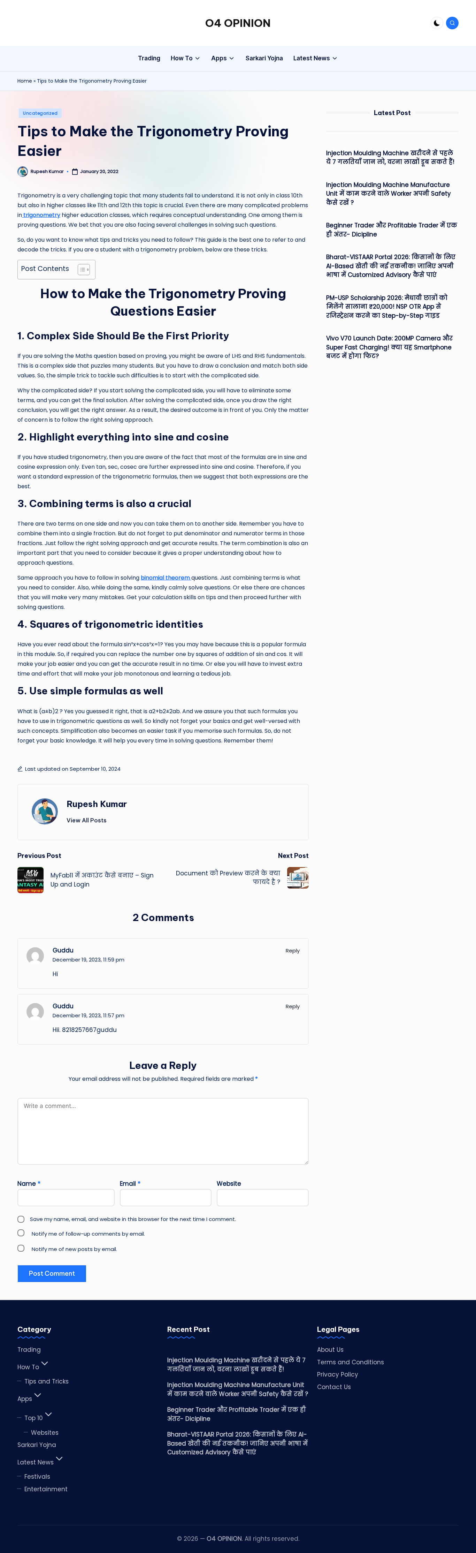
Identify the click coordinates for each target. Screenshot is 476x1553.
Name (28, 1183)
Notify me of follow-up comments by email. (88, 1233)
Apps (24, 1399)
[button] (87, 820)
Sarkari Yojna (36, 1445)
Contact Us (334, 1387)
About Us (330, 1349)
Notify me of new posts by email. (74, 1249)
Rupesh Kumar (97, 804)
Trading (29, 1349)
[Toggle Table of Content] (80, 270)
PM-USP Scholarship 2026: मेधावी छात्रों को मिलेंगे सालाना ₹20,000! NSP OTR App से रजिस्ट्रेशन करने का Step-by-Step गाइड (386, 307)
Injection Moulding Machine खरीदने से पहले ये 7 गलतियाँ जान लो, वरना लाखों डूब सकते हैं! (390, 157)
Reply (293, 950)
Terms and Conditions (350, 1362)
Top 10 (33, 1418)
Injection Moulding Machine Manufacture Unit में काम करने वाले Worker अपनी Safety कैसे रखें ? (388, 194)
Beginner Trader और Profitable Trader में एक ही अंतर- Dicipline (391, 230)
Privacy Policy (337, 1374)
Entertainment (46, 1489)
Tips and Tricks (46, 1381)
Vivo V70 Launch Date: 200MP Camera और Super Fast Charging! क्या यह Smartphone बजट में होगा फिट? (389, 347)
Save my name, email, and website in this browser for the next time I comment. (133, 1219)
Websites (45, 1432)
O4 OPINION (238, 23)
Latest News (35, 1462)
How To (28, 1367)
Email (130, 1183)
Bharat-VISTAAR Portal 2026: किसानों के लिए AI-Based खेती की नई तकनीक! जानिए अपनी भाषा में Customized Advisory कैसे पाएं (390, 266)
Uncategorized (40, 113)
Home (24, 80)
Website (229, 1183)
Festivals (37, 1476)
